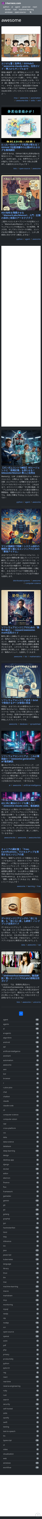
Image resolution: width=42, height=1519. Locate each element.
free (39, 886)
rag (20, 1372)
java (20, 1250)
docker (8, 9)
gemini (20, 1200)
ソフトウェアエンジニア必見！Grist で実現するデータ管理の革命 (19, 701)
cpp (20, 1123)
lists (15, 168)
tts (20, 1436)
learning (31, 886)
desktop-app (20, 1160)
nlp (20, 1318)
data (23, 945)
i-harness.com (13, 3)
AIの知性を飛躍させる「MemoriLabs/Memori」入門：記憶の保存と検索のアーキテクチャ (21, 215)
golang (20, 1214)
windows (9, 12)
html (20, 1232)
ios (20, 1246)
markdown (20, 1295)
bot (20, 1074)
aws (20, 1069)
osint (20, 1341)
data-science (20, 1142)
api (20, 1047)
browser (20, 1078)
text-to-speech (20, 1431)
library (20, 1268)
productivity (20, 1359)
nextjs (20, 1313)
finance (20, 1182)
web (20, 1458)
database (24, 724)
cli (20, 1110)
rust (15, 9)
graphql (20, 1218)
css (20, 1132)
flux (20, 1187)
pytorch (20, 1368)
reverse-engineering (20, 1386)
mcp (16, 98)
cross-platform (20, 1128)
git (20, 1205)
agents (20, 1024)
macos (20, 1291)
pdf (20, 1345)
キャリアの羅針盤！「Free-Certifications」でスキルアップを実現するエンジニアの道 (20, 852)
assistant (20, 1056)
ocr (20, 1327)
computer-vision (20, 1119)
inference (20, 1241)
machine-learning (26, 9)
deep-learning (20, 1151)
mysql (20, 1309)
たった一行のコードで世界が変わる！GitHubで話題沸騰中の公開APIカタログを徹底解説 (20, 147)
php (20, 1350)
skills (33, 100)
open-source (20, 12)
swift (20, 1422)
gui (20, 1223)
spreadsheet (35, 724)
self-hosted (20, 1408)
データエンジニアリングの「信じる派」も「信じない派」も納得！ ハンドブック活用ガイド (20, 921)
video (20, 1449)
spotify (20, 1417)
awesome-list (9, 837)
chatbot (20, 1096)
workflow (20, 1467)
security (20, 1404)
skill (39, 100)
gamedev (20, 1196)
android (20, 1042)
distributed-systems (21, 580)
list (26, 656)
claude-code (20, 1105)
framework (20, 1191)
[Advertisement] (21, 336)
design (20, 1155)
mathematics (35, 656)
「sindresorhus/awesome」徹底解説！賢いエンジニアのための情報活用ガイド (20, 978)
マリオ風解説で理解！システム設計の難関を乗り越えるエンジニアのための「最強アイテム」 (20, 549)
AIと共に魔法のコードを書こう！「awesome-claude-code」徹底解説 (20, 804)
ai (12, 7)
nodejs (20, 1322)
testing (20, 1427)
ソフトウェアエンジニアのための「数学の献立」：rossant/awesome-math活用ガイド (20, 630)
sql (39, 945)
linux (20, 1273)
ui (20, 1445)
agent (17, 7)
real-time (20, 1381)
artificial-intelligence (32, 785)
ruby (20, 1390)
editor (20, 1173)
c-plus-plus (20, 1087)
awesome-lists (22, 100)
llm (20, 1277)
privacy (20, 1354)
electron (20, 1178)
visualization (20, 1454)
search (20, 1399)
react (35, 7)
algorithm (20, 1037)
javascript (26, 7)
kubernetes (20, 1259)
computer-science (33, 583)
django (20, 1164)
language (20, 1264)
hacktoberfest (20, 1227)
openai (20, 1336)
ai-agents (20, 1033)
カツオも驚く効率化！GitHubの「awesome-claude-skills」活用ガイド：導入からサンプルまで (20, 66)
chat (20, 1092)
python (6, 7)
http (20, 1237)
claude (20, 1101)
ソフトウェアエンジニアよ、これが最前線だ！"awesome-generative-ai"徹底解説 (20, 759)
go (20, 1209)
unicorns (37, 1002)
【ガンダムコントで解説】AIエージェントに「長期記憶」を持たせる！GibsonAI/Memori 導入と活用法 (20, 470)
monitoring (20, 1304)
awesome (24, 98)
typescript (20, 1440)
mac (20, 1282)
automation (36, 98)
